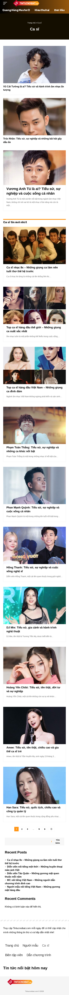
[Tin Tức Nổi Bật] (26, 3)
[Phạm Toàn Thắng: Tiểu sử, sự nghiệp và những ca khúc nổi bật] (34, 425)
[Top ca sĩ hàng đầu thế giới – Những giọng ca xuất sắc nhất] (34, 305)
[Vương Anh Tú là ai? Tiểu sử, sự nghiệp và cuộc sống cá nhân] (34, 167)
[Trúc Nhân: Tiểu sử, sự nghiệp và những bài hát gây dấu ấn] (34, 116)
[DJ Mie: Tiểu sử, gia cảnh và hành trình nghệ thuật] (34, 605)
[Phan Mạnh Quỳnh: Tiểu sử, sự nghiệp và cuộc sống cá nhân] (34, 485)
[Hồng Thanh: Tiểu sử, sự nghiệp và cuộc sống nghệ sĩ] (34, 545)
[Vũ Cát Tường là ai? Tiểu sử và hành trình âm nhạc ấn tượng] (34, 64)
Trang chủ (31, 23)
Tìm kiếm (58, 841)
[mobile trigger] (6, 3)
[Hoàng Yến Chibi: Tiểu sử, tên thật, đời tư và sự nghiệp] (34, 665)
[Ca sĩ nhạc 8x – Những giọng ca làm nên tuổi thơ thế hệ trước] (34, 245)
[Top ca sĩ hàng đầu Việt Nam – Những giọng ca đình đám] (34, 365)
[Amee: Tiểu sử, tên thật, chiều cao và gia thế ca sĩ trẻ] (34, 725)
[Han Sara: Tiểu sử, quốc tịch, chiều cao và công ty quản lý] (34, 785)
